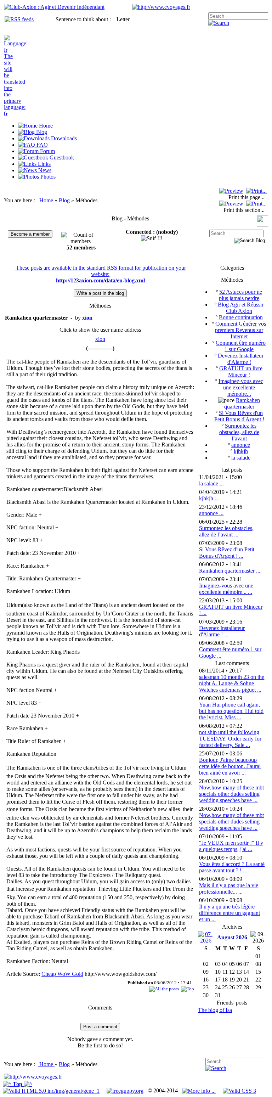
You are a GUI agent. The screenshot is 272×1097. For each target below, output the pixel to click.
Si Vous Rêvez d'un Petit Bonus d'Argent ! (239, 416)
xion (100, 339)
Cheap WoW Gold (62, 974)
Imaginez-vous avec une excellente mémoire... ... (226, 589)
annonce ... (211, 513)
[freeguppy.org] (126, 1090)
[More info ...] (199, 1090)
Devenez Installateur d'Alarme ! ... (222, 631)
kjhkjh (241, 451)
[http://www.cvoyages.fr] (161, 7)
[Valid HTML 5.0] (52, 1090)
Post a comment (100, 1026)
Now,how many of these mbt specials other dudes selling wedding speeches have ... (231, 793)
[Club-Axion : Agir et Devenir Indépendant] (54, 7)
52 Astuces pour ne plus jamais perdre (240, 295)
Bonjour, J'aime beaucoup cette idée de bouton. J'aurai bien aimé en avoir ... (230, 766)
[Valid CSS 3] (239, 1090)
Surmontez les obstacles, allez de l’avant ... (226, 531)
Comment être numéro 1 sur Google (241, 346)
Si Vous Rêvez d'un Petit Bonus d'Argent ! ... (226, 552)
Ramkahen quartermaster (242, 403)
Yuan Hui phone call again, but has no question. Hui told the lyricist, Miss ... (231, 711)
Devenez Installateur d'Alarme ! (241, 359)
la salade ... (211, 483)
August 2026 (232, 937)
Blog (64, 200)
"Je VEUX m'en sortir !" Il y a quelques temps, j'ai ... (231, 846)
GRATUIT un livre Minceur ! (240, 371)
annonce (240, 445)
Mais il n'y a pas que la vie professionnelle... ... (228, 888)
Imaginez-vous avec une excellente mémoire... (241, 387)
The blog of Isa (215, 1010)
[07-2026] (206, 937)
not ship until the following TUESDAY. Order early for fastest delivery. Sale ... (230, 738)
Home (47, 200)
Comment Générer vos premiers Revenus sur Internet (240, 330)
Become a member (30, 234)
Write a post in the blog (100, 293)
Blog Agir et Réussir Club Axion (241, 308)
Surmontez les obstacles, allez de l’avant (239, 432)
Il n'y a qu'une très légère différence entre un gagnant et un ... (229, 913)
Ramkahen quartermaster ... (229, 571)
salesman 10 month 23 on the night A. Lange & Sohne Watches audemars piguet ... (231, 683)
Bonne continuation (241, 317)
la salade (240, 458)
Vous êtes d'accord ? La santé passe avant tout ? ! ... (232, 867)
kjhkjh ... (209, 498)
